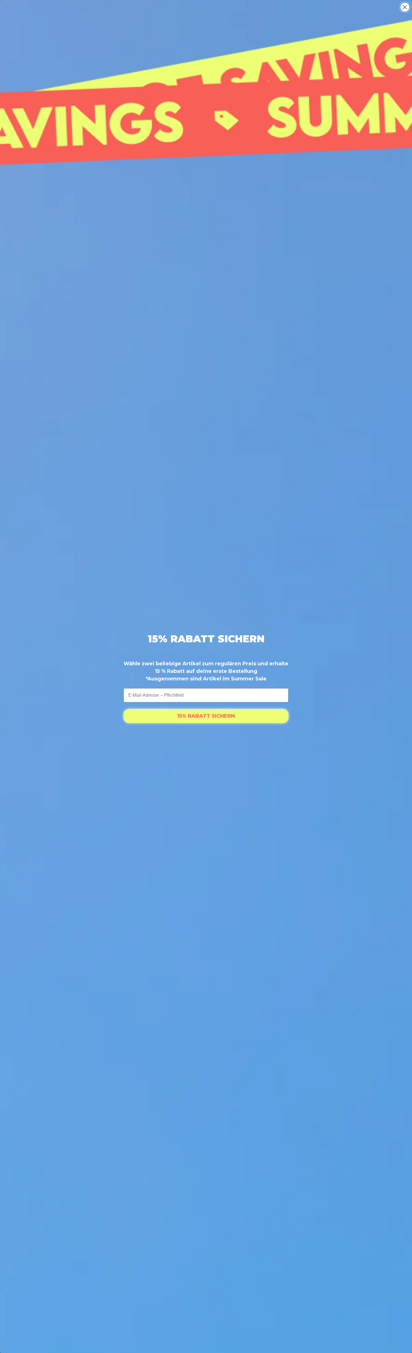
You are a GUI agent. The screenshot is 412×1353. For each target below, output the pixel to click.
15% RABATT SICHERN (206, 716)
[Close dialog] (405, 7)
